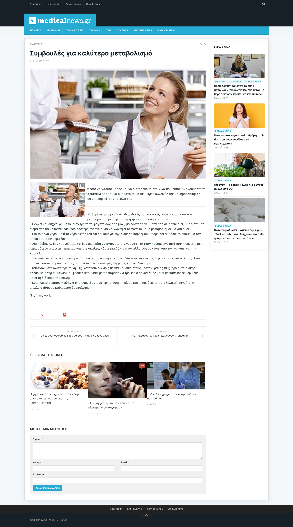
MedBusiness (143, 30)
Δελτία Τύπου (73, 4)
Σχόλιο (38, 439)
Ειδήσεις (35, 30)
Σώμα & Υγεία (74, 30)
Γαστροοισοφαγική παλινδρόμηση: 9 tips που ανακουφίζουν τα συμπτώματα (239, 139)
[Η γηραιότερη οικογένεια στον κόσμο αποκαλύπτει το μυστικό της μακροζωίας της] (59, 375)
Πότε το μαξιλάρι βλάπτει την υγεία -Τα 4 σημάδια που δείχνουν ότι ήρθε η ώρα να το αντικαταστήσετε (239, 234)
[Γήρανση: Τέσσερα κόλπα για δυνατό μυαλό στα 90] (239, 165)
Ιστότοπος (39, 474)
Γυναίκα (94, 30)
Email (125, 462)
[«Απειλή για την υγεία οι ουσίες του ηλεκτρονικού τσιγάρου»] (117, 380)
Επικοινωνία (54, 4)
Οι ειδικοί (235, 81)
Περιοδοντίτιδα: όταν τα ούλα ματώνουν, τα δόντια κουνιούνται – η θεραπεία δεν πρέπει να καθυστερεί (239, 90)
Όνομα (38, 462)
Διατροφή (53, 30)
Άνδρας (123, 30)
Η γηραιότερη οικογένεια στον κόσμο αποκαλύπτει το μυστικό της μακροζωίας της (55, 398)
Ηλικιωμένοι (166, 30)
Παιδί (108, 30)
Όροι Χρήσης (93, 4)
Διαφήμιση (35, 4)
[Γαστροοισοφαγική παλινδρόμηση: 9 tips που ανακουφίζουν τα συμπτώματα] (239, 115)
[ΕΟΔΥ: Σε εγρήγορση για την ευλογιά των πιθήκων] (176, 375)
